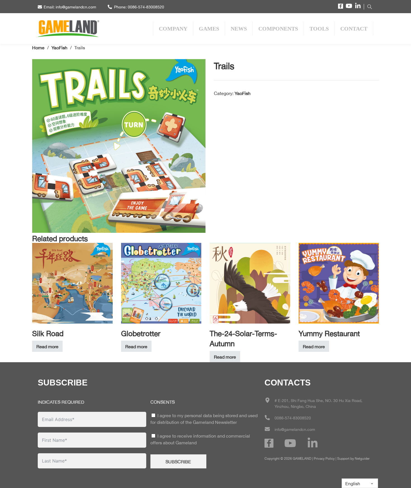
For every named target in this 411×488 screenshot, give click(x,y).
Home (38, 47)
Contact (353, 28)
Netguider (362, 458)
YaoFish (59, 47)
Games (209, 28)
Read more (47, 346)
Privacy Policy (324, 458)
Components (278, 28)
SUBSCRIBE (178, 461)
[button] (198, 66)
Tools (319, 28)
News (239, 28)
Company (173, 28)
